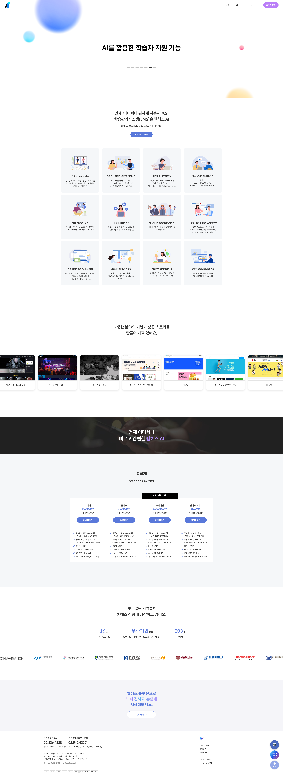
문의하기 (249, 5)
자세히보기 (88, 520)
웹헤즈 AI (203, 749)
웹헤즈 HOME (205, 745)
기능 (228, 5)
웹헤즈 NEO (204, 753)
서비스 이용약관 (205, 759)
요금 (238, 5)
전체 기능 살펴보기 (141, 134)
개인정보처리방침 (206, 763)
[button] (128, 67)
